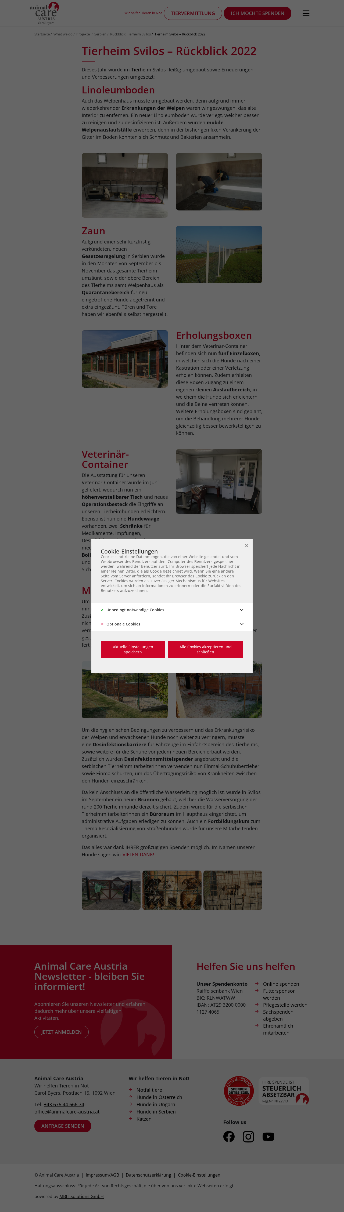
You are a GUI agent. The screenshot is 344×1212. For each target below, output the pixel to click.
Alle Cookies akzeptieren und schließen (206, 649)
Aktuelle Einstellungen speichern (133, 649)
